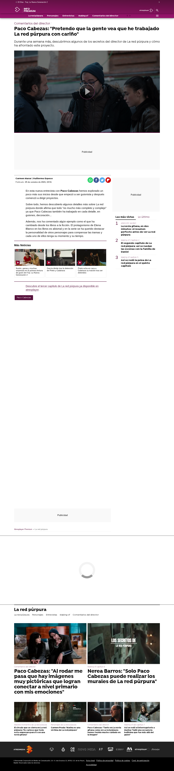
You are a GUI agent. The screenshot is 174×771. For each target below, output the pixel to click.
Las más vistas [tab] (125, 217)
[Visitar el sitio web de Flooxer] (156, 749)
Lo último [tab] (144, 217)
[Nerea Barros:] (124, 644)
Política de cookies (122, 761)
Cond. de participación (140, 761)
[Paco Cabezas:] (50, 644)
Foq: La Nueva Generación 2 (36, 2)
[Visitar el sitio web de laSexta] (63, 749)
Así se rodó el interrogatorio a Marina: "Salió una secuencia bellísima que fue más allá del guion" (139, 731)
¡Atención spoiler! (128, 223)
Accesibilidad (91, 765)
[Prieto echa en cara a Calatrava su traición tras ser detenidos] (91, 257)
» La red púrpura (40, 529)
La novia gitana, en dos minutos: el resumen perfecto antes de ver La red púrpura (138, 230)
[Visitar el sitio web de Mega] (92, 749)
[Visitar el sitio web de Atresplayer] (142, 749)
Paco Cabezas (24, 297)
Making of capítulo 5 (129, 257)
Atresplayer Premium (23, 529)
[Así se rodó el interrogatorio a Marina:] (142, 712)
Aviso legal (90, 761)
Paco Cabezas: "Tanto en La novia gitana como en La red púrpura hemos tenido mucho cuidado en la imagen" (104, 731)
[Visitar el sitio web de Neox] (73, 749)
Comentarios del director (105, 16)
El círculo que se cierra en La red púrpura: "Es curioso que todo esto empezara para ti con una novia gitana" (30, 731)
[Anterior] (15, 2)
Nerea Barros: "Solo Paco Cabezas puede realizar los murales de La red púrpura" (122, 676)
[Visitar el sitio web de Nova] (82, 749)
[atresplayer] (145, 10)
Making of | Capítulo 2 (130, 240)
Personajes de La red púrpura (63, 725)
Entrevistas (68, 16)
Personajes (52, 16)
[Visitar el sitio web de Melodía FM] (129, 749)
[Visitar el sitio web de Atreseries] (101, 749)
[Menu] (157, 16)
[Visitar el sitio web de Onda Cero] (110, 749)
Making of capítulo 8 (96, 667)
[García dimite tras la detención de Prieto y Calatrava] (60, 257)
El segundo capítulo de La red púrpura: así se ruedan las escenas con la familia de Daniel (138, 247)
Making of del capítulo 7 (134, 725)
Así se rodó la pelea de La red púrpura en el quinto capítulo (136, 263)
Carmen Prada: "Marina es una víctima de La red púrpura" (65, 729)
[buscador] (157, 10)
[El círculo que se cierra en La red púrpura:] (32, 712)
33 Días (21, 2)
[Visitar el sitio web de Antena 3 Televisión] (54, 749)
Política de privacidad (104, 761)
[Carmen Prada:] (68, 712)
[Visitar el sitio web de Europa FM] (120, 749)
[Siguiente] (158, 2)
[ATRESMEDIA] (23, 749)
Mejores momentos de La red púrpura (30, 725)
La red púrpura (35, 16)
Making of (83, 16)
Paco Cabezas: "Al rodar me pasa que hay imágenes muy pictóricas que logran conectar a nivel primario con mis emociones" (48, 682)
